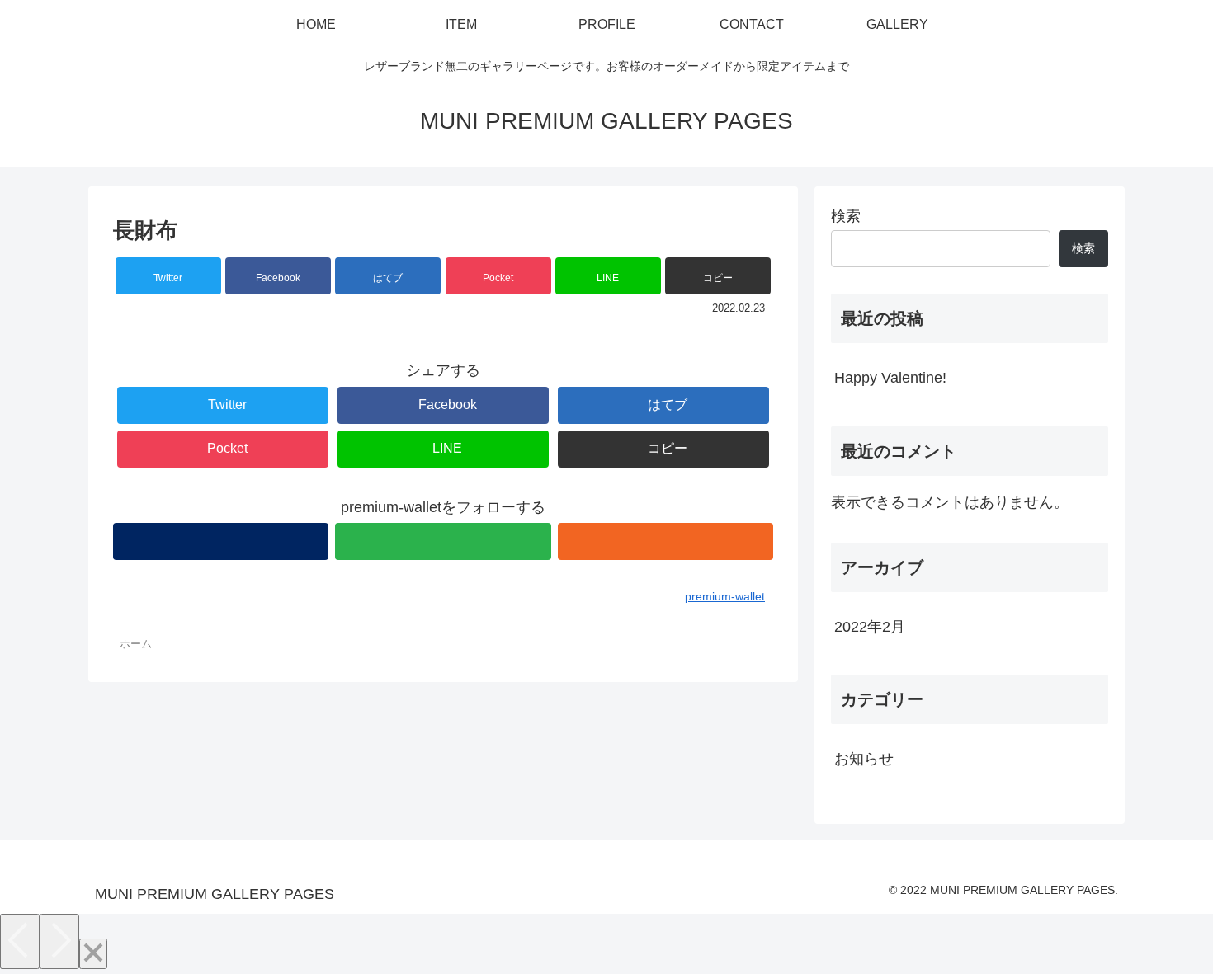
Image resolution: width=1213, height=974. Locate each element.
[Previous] (20, 941)
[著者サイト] (220, 541)
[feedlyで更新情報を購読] (442, 541)
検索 (846, 216)
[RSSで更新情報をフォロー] (665, 541)
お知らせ (864, 758)
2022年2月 (869, 627)
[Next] (59, 941)
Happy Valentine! (890, 377)
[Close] (93, 954)
